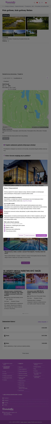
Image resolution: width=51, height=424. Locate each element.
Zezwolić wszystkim (41, 235)
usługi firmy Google (27, 201)
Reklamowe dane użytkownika (13, 229)
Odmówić (21, 235)
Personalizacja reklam (11, 231)
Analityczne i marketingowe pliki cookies (15, 225)
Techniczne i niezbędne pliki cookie (14, 223)
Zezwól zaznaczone (30, 235)
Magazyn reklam (9, 227)
